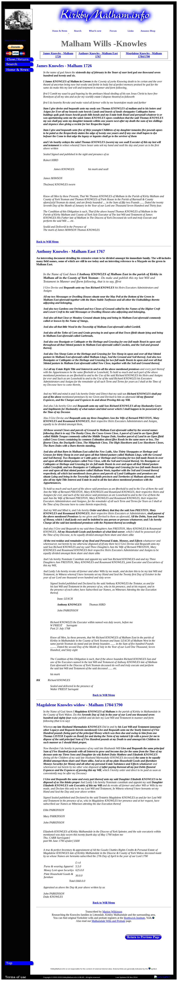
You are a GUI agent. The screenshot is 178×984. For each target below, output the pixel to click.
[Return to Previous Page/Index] (19, 60)
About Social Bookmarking (15, 40)
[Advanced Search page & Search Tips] (19, 65)
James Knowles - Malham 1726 (58, 55)
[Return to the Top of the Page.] (19, 964)
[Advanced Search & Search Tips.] (77, 32)
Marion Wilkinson (112, 911)
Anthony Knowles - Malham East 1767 (98, 55)
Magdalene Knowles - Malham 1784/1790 (144, 55)
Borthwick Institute (134, 917)
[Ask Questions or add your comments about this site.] (113, 32)
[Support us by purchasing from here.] (148, 32)
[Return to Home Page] (19, 71)
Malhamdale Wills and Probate (108, 920)
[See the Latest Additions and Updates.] (95, 32)
